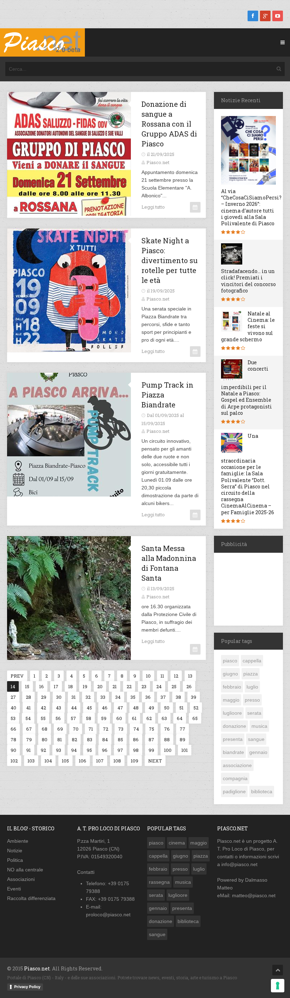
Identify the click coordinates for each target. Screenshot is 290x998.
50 (166, 707)
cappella (252, 660)
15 (27, 686)
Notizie (14, 850)
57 (73, 718)
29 (43, 697)
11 (162, 676)
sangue (256, 739)
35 (132, 697)
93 (58, 750)
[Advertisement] (252, 588)
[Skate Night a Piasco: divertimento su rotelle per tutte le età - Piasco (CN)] (62, 233)
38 (178, 697)
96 (105, 750)
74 (136, 729)
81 (59, 739)
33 (102, 697)
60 (119, 718)
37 (163, 697)
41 (28, 707)
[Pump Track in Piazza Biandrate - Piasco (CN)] (62, 378)
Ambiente (17, 841)
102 (14, 761)
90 (13, 750)
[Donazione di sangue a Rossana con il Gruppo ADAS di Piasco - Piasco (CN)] (62, 97)
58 (88, 718)
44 (74, 707)
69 (60, 729)
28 (28, 697)
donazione (234, 726)
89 (182, 739)
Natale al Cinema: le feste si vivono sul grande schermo (248, 326)
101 (184, 750)
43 (58, 707)
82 (74, 739)
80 (44, 739)
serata (254, 713)
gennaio (258, 752)
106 (82, 761)
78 (13, 739)
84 (105, 739)
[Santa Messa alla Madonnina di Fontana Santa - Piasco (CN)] (62, 541)
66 (13, 729)
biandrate (233, 752)
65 (195, 718)
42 (43, 707)
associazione (237, 765)
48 (136, 707)
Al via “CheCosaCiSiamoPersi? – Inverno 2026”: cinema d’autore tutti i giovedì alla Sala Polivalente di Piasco (251, 207)
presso (252, 700)
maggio (231, 700)
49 (151, 707)
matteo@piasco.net (254, 895)
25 (174, 686)
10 (148, 676)
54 (28, 718)
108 (117, 761)
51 (181, 707)
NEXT (155, 761)
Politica (15, 860)
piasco (230, 660)
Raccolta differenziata (31, 898)
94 (74, 750)
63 (164, 718)
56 (58, 718)
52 (195, 707)
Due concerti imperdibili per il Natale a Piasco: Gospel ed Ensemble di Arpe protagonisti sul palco (246, 387)
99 (151, 750)
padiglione (234, 791)
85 (120, 739)
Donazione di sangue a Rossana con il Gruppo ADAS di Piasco (169, 123)
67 (29, 729)
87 (151, 739)
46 (105, 707)
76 (167, 729)
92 (43, 750)
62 (149, 718)
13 (190, 676)
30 (59, 697)
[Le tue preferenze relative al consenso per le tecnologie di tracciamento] (277, 985)
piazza (250, 674)
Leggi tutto (153, 207)
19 (85, 686)
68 (44, 729)
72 (105, 729)
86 (136, 739)
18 (70, 686)
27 (13, 697)
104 (48, 761)
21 (114, 686)
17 (56, 686)
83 (89, 739)
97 (120, 750)
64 (179, 718)
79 (29, 739)
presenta (233, 739)
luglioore (232, 713)
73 (120, 729)
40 (13, 707)
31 (73, 697)
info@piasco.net (239, 864)
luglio (252, 687)
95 (89, 750)
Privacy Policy (27, 986)
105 (65, 761)
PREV (17, 676)
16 (41, 686)
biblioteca (261, 791)
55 (43, 718)
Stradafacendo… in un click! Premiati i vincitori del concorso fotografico (248, 281)
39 (193, 697)
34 (118, 697)
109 (134, 761)
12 (176, 676)
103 (31, 761)
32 (88, 697)
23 (143, 686)
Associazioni (21, 879)
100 (168, 750)
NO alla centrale (25, 869)
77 (182, 729)
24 (159, 686)
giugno (230, 674)
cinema (177, 843)
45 (89, 707)
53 (13, 718)
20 (100, 686)
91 (28, 750)
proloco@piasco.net (108, 914)
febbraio (232, 687)
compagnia (235, 778)
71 (90, 729)
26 (189, 686)
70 (76, 729)
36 (148, 697)
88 (167, 739)
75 (151, 729)
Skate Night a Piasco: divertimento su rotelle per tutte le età (169, 260)
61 (134, 718)
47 (120, 707)
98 (136, 750)
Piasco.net (157, 162)
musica (259, 726)
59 (103, 718)
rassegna (159, 882)
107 (100, 761)
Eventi (14, 889)
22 (129, 686)
